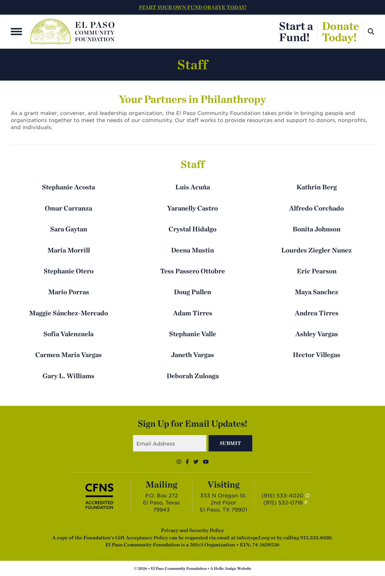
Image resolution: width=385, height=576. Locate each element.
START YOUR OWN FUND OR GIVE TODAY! (192, 7)
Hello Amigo (225, 568)
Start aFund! (296, 31)
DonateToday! (340, 31)
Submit (230, 443)
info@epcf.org (252, 537)
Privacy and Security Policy (192, 530)
